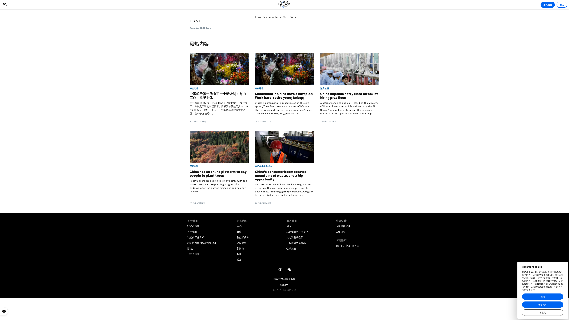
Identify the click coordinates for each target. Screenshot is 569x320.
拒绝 (543, 296)
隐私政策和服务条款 (284, 279)
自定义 (543, 312)
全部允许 (542, 304)
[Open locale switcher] (4, 311)
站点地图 (284, 284)
